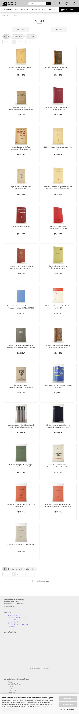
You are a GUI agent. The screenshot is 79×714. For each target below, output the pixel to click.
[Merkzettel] (66, 3)
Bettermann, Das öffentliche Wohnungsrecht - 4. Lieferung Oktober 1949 (21, 108)
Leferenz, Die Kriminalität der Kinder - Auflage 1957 (21, 68)
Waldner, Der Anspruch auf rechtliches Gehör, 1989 (58, 307)
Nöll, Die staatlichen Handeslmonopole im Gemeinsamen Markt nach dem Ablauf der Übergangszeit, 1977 (58, 505)
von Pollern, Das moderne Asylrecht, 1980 (20, 544)
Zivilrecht (25, 10)
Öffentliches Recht (39, 10)
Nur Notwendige (68, 704)
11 (31, 42)
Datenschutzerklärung (41, 706)
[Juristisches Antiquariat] (10, 3)
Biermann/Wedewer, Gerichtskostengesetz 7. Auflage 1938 (21, 386)
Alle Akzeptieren (68, 698)
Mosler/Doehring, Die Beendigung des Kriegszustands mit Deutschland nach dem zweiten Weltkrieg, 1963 (21, 466)
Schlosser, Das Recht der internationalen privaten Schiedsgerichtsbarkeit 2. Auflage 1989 (21, 346)
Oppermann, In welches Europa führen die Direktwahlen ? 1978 (21, 505)
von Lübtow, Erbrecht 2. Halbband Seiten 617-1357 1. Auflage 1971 (58, 108)
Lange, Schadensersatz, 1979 (21, 226)
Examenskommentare (10, 10)
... (27, 42)
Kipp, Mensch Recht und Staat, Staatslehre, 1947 (21, 187)
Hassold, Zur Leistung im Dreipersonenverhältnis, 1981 (58, 227)
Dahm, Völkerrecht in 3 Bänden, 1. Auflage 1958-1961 (58, 386)
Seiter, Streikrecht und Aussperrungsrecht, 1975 (58, 148)
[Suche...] (48, 3)
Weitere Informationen (67, 710)
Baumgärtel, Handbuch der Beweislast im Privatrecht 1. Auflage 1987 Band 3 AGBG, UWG (21, 307)
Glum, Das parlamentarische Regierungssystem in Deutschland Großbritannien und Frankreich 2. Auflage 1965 (58, 466)
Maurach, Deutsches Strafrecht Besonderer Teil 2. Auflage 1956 (21, 148)
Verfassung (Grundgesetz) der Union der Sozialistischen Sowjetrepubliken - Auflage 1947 (21, 267)
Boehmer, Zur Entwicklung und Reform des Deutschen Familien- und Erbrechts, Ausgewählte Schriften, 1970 (58, 187)
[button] (59, 3)
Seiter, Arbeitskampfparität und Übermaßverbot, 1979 (58, 267)
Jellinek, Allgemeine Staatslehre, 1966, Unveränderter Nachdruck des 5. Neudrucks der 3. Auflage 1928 (58, 426)
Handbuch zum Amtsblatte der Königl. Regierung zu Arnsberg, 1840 (58, 346)
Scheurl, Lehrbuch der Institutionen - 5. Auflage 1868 (58, 68)
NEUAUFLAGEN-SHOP (70, 10)
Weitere (52, 10)
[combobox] (18, 36)
